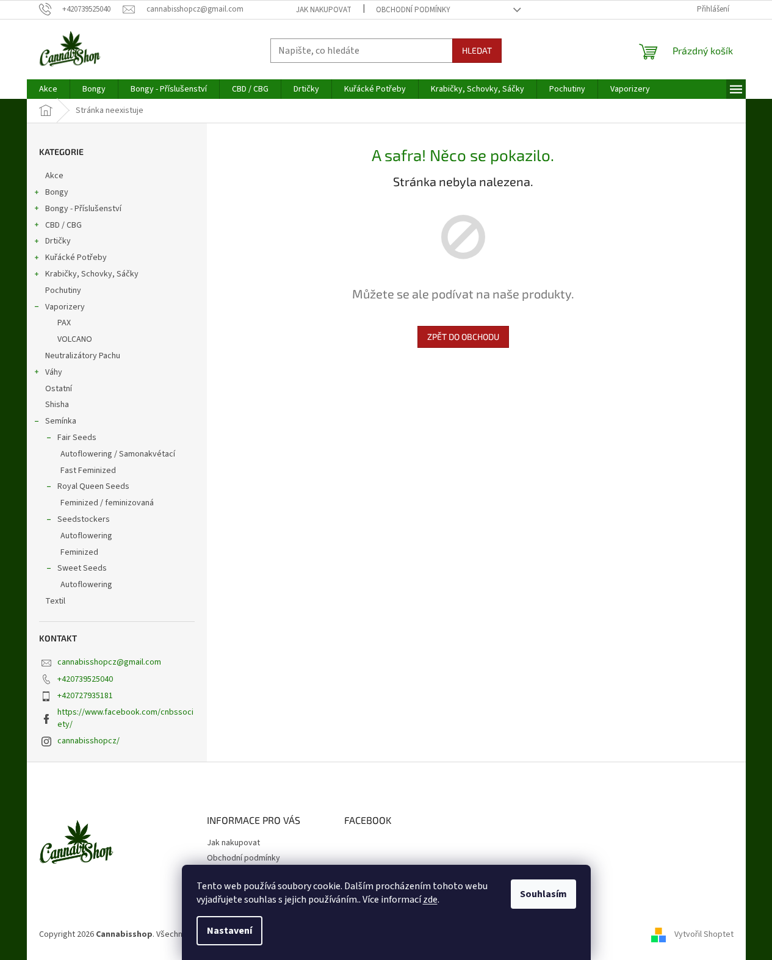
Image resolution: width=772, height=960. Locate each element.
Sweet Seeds (82, 568)
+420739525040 (85, 679)
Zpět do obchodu (463, 336)
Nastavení (229, 930)
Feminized (79, 552)
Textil (55, 601)
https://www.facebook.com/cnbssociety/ (125, 718)
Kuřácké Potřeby (76, 257)
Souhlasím (543, 894)
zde (430, 899)
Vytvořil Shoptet (704, 934)
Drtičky (58, 241)
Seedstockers (83, 519)
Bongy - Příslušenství (83, 209)
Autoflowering (86, 536)
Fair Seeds (76, 437)
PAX (64, 323)
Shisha (57, 405)
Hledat (477, 50)
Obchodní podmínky (413, 9)
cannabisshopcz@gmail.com (109, 662)
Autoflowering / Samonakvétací (117, 454)
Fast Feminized (88, 470)
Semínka (60, 421)
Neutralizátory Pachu (82, 356)
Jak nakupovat (324, 9)
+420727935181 (85, 696)
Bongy (56, 192)
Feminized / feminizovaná (107, 503)
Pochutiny (63, 290)
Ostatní (58, 389)
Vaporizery (65, 307)
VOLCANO (74, 339)
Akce (54, 176)
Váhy (53, 372)
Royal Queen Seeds (93, 486)
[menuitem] (48, 89)
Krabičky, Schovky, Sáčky (92, 274)
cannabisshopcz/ (88, 741)
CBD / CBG (63, 225)
